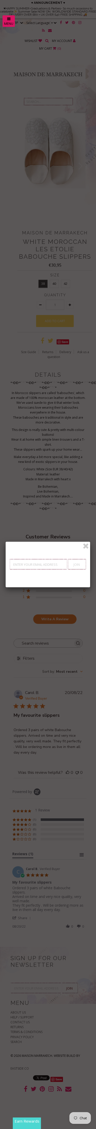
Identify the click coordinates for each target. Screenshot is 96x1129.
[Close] (86, 546)
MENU (8, 23)
